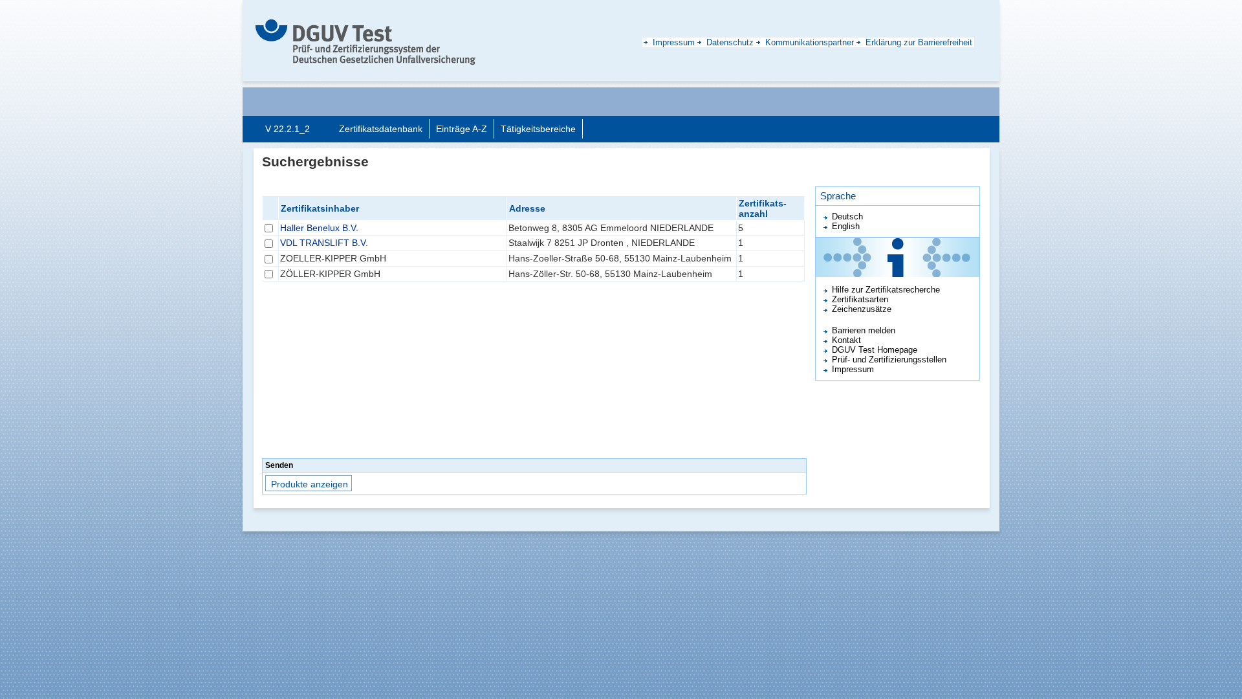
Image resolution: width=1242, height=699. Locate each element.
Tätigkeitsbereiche (538, 129)
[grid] (533, 326)
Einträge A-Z (461, 129)
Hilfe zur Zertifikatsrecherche (886, 289)
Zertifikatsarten (860, 299)
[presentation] (380, 128)
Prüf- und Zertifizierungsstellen (889, 359)
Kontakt (846, 340)
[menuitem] (381, 129)
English (846, 226)
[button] (309, 483)
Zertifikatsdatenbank (380, 129)
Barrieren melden (863, 330)
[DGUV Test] (365, 41)
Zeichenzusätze (861, 309)
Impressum (853, 369)
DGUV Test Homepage (874, 350)
